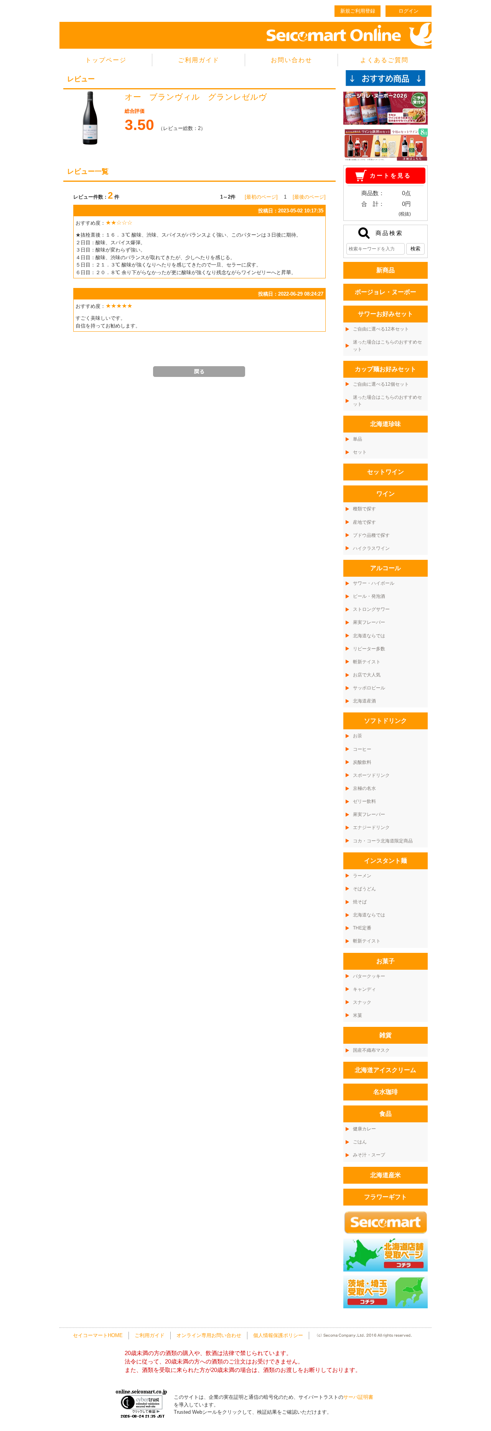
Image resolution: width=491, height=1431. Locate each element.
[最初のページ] (261, 197)
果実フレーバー (369, 622)
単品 (357, 439)
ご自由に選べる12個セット (381, 384)
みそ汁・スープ (369, 1155)
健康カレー (364, 1129)
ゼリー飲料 (364, 801)
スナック (362, 1002)
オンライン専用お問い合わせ (208, 1335)
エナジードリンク (371, 827)
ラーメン (362, 875)
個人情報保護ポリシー (278, 1335)
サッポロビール (369, 688)
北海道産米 (385, 1175)
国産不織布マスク (371, 1050)
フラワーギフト (385, 1197)
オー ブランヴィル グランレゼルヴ (204, 97)
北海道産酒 (364, 701)
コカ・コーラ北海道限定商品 (383, 841)
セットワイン (385, 472)
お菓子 (385, 961)
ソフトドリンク (385, 720)
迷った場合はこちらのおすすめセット (387, 345)
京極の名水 (364, 788)
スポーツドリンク (371, 775)
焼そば (360, 902)
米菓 (357, 1015)
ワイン (385, 493)
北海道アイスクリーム (385, 1070)
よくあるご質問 (384, 60)
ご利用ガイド (198, 60)
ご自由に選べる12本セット (381, 329)
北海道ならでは (369, 635)
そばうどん (364, 888)
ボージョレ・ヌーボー (385, 292)
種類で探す (364, 509)
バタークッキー (369, 976)
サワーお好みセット (385, 314)
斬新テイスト (367, 662)
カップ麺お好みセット (385, 369)
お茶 (357, 736)
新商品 (385, 270)
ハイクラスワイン (371, 548)
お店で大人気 (367, 675)
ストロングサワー (371, 609)
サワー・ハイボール (373, 583)
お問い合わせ (291, 60)
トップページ (106, 60)
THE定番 (362, 928)
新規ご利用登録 (357, 11)
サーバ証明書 (358, 1397)
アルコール (385, 568)
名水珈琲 (385, 1092)
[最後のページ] (309, 197)
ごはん (360, 1142)
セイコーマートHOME (98, 1335)
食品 (385, 1113)
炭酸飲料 (362, 762)
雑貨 (385, 1035)
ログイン (409, 11)
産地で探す (364, 522)
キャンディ (364, 989)
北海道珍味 (385, 424)
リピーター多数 (369, 648)
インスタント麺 (385, 860)
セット (360, 452)
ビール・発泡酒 (369, 596)
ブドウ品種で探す (371, 535)
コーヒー (362, 749)
